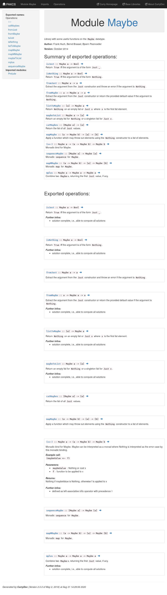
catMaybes (13, 25)
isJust (11, 37)
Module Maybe (28, 4)
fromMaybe (14, 33)
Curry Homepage (108, 4)
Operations (59, 4)
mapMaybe (14, 50)
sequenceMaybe (16, 66)
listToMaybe (14, 45)
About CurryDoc (156, 4)
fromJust (12, 29)
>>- (10, 21)
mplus (11, 62)
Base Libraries (132, 4)
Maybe (122, 21)
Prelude (12, 73)
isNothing (13, 41)
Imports (45, 4)
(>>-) (49, 144)
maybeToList (14, 58)
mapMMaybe (15, 54)
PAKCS (10, 4)
